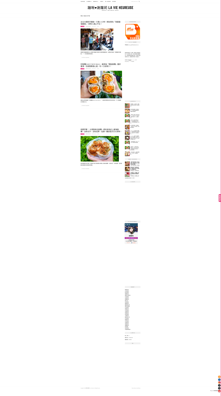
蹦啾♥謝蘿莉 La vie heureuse (110, 8)
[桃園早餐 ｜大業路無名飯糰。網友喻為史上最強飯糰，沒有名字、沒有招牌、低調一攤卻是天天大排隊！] (100, 148)
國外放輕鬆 (114, 1)
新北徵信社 (127, 292)
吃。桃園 (82, 26)
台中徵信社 (127, 296)
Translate (132, 61)
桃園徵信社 (127, 293)
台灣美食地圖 (83, 1)
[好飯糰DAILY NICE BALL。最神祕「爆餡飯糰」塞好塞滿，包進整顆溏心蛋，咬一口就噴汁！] (101, 84)
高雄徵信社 (127, 299)
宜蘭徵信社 (127, 325)
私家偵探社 (127, 302)
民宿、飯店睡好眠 (108, 1)
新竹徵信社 (128, 295)
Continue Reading (85, 57)
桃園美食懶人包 (95, 1)
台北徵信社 (127, 291)
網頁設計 (129, 329)
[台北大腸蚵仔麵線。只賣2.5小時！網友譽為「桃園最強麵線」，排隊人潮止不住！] (97, 39)
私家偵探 (126, 326)
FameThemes (138, 388)
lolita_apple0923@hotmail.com (133, 44)
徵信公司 (126, 300)
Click (220, 198)
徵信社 (127, 289)
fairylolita (88, 26)
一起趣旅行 (101, 1)
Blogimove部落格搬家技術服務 (215, 390)
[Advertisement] (101, 119)
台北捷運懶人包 (89, 1)
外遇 (127, 306)
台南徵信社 (127, 311)
